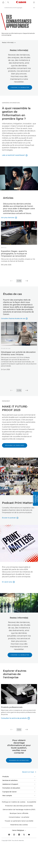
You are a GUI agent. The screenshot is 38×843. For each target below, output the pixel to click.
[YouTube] (29, 834)
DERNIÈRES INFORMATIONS (11, 102)
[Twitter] (24, 834)
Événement (6, 401)
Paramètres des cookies (19, 825)
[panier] (3, 2)
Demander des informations (19, 760)
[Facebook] (9, 834)
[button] (11, 280)
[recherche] (8, 2)
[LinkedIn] (19, 834)
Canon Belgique (18, 830)
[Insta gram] (14, 834)
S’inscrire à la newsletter (20, 87)
